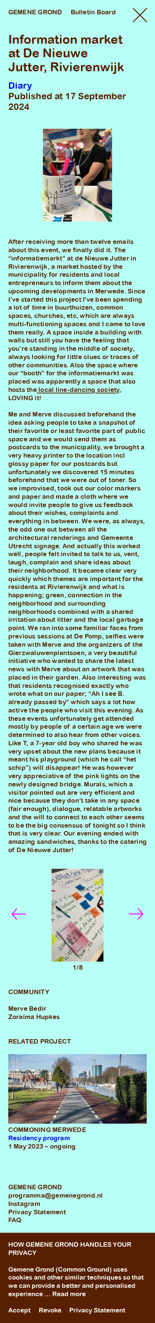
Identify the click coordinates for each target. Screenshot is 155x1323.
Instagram (24, 1203)
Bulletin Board (93, 12)
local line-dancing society (78, 389)
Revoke (50, 1310)
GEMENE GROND (35, 12)
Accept (19, 1310)
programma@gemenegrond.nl (55, 1195)
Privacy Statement (37, 1212)
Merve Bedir (27, 1008)
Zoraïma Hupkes (34, 1017)
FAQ (14, 1220)
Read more (69, 1294)
